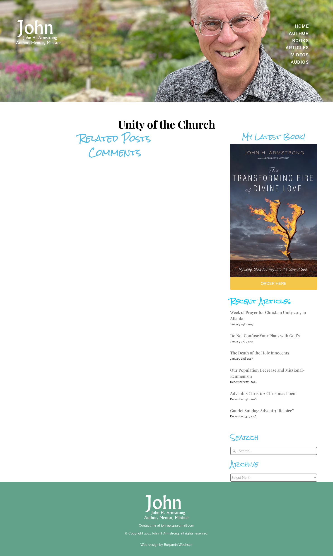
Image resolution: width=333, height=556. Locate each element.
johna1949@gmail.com (177, 525)
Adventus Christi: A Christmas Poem (263, 393)
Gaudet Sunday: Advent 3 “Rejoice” (262, 410)
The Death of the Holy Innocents (259, 353)
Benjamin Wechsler (178, 544)
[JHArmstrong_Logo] (166, 492)
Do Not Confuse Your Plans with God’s (265, 335)
